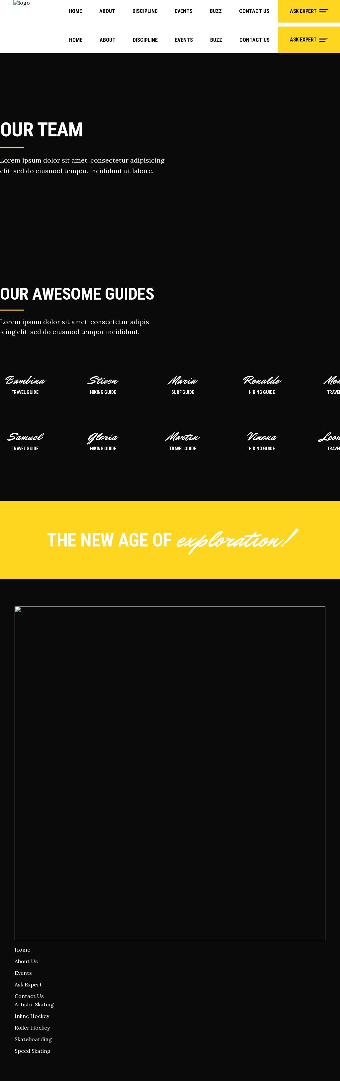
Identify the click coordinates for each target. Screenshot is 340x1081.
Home (22, 949)
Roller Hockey (32, 1027)
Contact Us (29, 996)
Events (23, 973)
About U (25, 961)
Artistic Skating (34, 1004)
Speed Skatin (31, 1050)
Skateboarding (33, 1039)
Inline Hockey (32, 1016)
